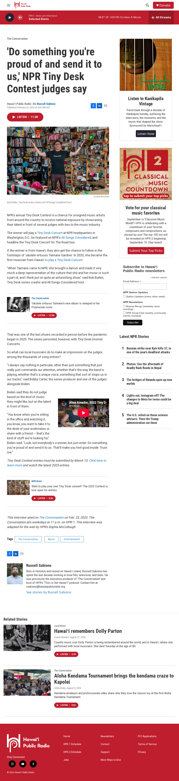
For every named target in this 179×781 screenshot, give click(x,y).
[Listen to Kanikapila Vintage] (146, 65)
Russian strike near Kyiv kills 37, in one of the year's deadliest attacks (149, 350)
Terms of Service (147, 744)
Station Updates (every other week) (145, 296)
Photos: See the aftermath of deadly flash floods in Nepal (145, 366)
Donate (164, 5)
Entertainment (72, 539)
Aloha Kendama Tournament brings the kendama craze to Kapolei (114, 679)
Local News (60, 625)
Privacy (142, 752)
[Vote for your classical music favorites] (146, 174)
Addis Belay (60, 688)
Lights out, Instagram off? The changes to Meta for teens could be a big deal (149, 399)
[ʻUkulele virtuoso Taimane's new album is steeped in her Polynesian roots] (18, 304)
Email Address (132, 281)
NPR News (36, 481)
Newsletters (107, 736)
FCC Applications (147, 736)
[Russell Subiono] (15, 573)
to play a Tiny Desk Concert (64, 260)
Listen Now (146, 134)
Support (105, 752)
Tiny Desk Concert (50, 233)
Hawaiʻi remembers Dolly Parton (88, 631)
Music (51, 539)
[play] (9, 18)
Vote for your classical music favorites (146, 210)
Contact (105, 744)
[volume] (20, 17)
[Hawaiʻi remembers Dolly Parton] (27, 638)
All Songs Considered (76, 237)
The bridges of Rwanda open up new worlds (149, 381)
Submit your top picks (145, 250)
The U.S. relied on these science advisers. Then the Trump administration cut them (147, 419)
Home (66, 736)
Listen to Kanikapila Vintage (145, 101)
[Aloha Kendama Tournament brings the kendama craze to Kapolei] (27, 682)
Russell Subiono (46, 104)
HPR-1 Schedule (72, 744)
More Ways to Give (111, 760)
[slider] (25, 17)
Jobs (66, 760)
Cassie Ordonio (61, 637)
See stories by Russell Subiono (48, 592)
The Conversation (17, 38)
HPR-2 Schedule (72, 752)
